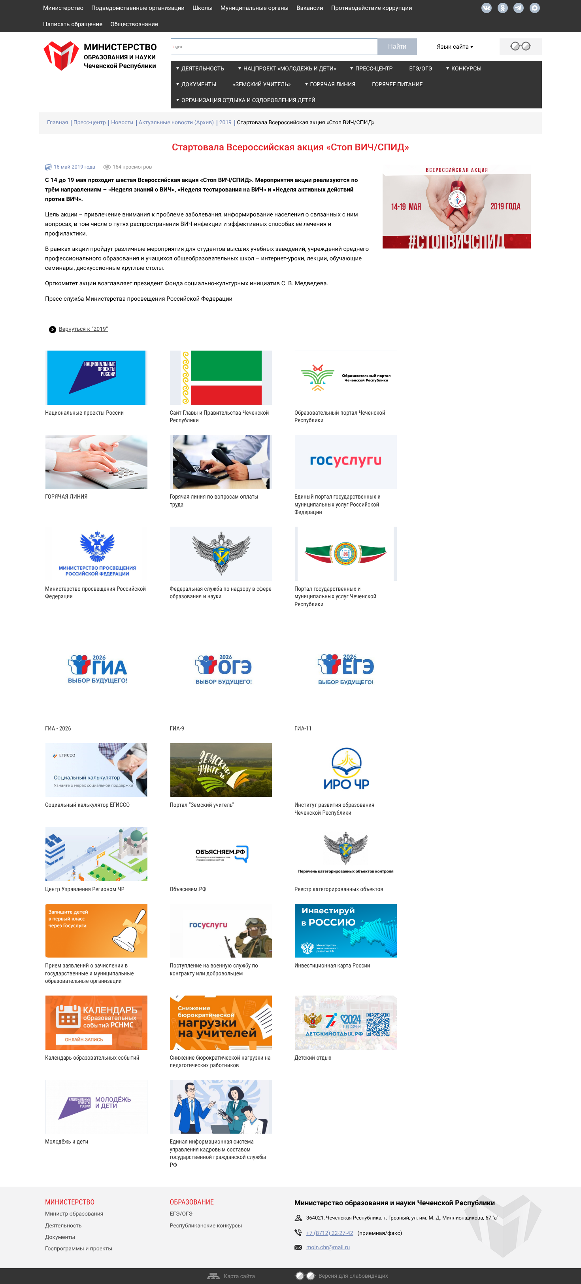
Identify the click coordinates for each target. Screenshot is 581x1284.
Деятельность (202, 69)
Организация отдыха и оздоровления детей (248, 100)
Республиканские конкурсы (206, 1226)
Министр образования (74, 1214)
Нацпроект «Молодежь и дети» (289, 69)
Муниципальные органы (255, 7)
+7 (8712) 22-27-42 (329, 1233)
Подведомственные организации (138, 7)
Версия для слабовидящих (353, 1276)
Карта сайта (239, 1276)
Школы (202, 7)
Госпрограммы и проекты (78, 1249)
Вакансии (309, 7)
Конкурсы (466, 69)
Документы (198, 85)
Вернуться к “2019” (83, 329)
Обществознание (134, 24)
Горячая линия (333, 85)
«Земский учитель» (261, 85)
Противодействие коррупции (371, 7)
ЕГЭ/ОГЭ (420, 69)
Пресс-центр (373, 69)
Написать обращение (72, 24)
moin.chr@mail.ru (328, 1247)
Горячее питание (397, 85)
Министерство (63, 7)
